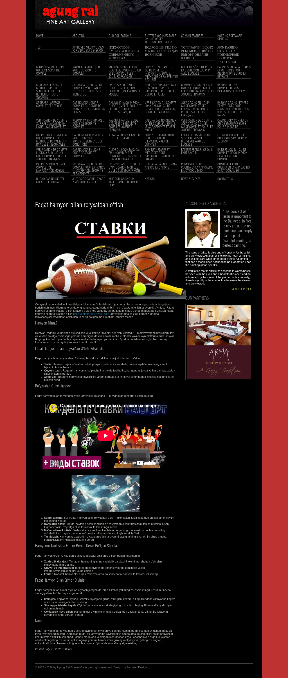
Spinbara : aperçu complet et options (49, 104)
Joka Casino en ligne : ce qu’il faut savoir (125, 137)
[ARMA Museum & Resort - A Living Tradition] (219, 379)
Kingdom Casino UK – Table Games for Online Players (124, 182)
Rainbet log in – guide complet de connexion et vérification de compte (232, 154)
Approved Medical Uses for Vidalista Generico (88, 49)
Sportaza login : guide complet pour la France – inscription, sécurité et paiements (88, 169)
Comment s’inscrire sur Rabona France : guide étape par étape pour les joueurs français (197, 90)
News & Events (190, 179)
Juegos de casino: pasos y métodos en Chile (88, 181)
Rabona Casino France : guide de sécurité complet (88, 124)
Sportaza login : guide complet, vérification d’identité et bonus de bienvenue (87, 90)
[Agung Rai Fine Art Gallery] (144, 31)
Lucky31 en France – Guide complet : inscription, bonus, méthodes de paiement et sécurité (161, 74)
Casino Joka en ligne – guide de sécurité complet (87, 153)
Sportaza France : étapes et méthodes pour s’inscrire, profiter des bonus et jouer (161, 90)
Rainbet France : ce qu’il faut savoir (197, 151)
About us (78, 36)
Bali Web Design (136, 667)
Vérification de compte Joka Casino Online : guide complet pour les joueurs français (197, 125)
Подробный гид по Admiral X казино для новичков (161, 51)
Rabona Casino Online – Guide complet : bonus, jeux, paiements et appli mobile (160, 125)
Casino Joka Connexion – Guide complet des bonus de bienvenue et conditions (89, 140)
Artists (150, 179)
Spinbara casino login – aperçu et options (161, 166)
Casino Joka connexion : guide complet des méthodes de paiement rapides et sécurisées (52, 140)
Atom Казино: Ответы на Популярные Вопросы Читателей (228, 55)
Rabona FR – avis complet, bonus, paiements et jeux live (231, 88)
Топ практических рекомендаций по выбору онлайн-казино (197, 53)
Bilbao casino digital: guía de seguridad (50, 181)
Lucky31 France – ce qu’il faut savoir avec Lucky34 (232, 138)
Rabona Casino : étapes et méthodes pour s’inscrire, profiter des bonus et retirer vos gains (233, 109)
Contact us (225, 179)
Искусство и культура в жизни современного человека (124, 53)
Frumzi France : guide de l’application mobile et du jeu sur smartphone (125, 167)
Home (39, 36)
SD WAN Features (192, 36)
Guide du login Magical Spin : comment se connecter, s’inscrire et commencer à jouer (125, 154)
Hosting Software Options (229, 37)
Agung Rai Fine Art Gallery (73, 667)
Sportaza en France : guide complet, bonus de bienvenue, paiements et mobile (125, 90)
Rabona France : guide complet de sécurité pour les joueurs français (123, 125)
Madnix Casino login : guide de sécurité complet (50, 70)
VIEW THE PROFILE (242, 289)
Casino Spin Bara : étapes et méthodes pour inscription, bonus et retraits (234, 72)
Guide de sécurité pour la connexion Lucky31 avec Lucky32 (196, 70)
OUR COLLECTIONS (120, 36)
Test (39, 47)
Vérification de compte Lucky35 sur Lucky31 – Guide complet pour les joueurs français (52, 154)
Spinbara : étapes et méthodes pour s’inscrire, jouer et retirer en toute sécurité (49, 91)
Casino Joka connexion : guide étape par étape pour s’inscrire (233, 124)
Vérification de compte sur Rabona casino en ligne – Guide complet (51, 124)
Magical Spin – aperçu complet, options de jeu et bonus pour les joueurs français (125, 72)
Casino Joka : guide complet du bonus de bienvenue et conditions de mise (88, 107)
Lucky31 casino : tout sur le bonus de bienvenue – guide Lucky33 (159, 140)
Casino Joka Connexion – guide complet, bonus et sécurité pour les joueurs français (125, 107)
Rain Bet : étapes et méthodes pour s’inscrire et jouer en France (159, 154)
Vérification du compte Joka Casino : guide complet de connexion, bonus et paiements (160, 107)
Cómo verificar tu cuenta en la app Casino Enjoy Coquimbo (197, 167)
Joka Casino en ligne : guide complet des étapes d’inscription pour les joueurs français (195, 109)
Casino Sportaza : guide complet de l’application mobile (52, 167)
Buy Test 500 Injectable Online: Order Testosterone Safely (160, 39)
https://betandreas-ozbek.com (91, 314)
